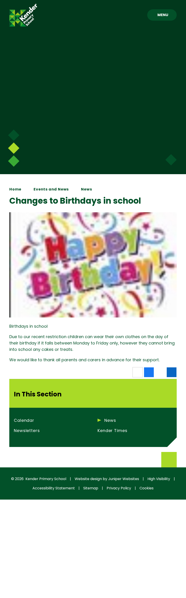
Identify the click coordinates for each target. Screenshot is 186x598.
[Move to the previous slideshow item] (13, 148)
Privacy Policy (119, 488)
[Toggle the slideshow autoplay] (13, 161)
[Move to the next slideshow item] (13, 135)
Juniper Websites (123, 478)
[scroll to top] (169, 459)
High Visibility (158, 478)
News (86, 189)
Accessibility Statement (53, 488)
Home (15, 189)
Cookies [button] (147, 488)
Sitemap (90, 488)
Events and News (51, 189)
